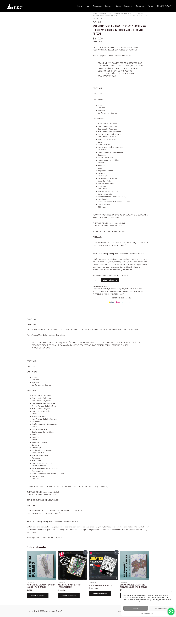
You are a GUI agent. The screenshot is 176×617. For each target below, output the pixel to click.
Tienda (150, 6)
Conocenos (97, 6)
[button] (172, 591)
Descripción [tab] (31, 319)
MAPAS (125, 291)
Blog (87, 6)
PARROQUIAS (98, 294)
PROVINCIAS (108, 294)
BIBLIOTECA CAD (164, 6)
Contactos (140, 6)
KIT (108, 291)
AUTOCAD (102, 13)
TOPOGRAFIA (119, 294)
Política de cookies (147, 613)
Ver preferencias (161, 608)
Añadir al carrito (110, 280)
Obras (118, 6)
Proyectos (128, 6)
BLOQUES (120, 289)
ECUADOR (102, 291)
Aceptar (136, 608)
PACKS (140, 291)
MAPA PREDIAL (116, 291)
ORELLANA (133, 291)
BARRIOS (112, 289)
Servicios (108, 6)
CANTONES (129, 289)
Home (79, 6)
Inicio (95, 13)
